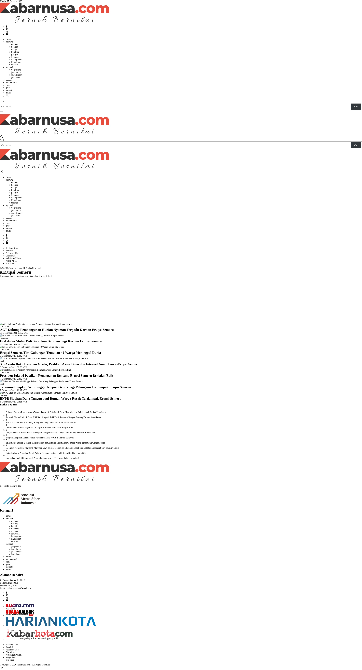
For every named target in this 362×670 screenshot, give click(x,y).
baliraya (9, 42)
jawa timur (16, 72)
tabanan (14, 64)
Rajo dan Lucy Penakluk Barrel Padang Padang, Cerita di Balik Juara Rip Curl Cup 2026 (46, 453)
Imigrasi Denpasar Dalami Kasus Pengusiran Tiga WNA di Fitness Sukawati (40, 437)
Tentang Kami (12, 248)
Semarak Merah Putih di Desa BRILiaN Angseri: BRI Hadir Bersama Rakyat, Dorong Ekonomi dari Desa (53, 417)
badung (14, 47)
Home (8, 39)
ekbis (8, 85)
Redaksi (9, 250)
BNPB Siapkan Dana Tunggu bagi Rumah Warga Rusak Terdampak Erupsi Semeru (60, 398)
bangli (14, 49)
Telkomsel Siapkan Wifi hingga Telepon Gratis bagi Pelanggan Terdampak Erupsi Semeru (65, 387)
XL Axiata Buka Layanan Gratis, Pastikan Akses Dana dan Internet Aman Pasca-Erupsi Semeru (69, 364)
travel (8, 92)
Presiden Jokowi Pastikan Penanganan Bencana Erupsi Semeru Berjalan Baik (56, 375)
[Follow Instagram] (7, 32)
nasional (9, 80)
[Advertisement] (181, 299)
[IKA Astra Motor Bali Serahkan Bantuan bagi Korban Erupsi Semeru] (32, 335)
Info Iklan (10, 263)
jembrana (15, 57)
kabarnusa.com (14, 268)
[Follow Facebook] (6, 26)
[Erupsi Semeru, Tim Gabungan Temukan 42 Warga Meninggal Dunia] (32, 347)
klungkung (16, 62)
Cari (2, 101)
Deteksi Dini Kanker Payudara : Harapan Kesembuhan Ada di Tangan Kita (39, 427)
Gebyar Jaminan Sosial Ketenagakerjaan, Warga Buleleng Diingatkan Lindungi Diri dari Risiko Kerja (51, 432)
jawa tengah (16, 75)
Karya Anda (11, 261)
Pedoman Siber (12, 253)
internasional (11, 82)
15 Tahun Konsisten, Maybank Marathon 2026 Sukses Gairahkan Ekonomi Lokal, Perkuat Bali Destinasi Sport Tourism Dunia (62, 448)
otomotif (9, 90)
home (8, 516)
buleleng (15, 52)
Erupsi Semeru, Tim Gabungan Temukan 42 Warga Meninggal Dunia (50, 352)
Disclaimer (10, 255)
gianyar (14, 54)
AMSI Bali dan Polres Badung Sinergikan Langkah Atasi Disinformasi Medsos (41, 422)
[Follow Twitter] (7, 29)
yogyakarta (16, 70)
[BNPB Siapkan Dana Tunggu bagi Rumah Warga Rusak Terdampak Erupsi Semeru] (38, 393)
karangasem (16, 59)
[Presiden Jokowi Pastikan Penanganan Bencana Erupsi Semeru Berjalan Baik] (35, 370)
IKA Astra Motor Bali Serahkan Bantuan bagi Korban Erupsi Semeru (51, 341)
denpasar (15, 44)
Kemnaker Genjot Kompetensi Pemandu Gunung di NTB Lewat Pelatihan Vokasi (42, 458)
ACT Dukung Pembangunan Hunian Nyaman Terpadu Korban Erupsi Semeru (57, 330)
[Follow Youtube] (7, 34)
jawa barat (16, 77)
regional (9, 67)
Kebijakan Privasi (13, 258)
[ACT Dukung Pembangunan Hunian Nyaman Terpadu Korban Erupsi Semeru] (36, 324)
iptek (8, 87)
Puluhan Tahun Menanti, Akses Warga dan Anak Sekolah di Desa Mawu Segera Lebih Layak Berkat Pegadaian (56, 412)
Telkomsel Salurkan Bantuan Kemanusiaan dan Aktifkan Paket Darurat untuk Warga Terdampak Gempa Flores (55, 443)
